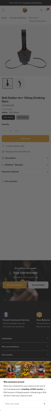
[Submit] (44, 403)
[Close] (48, 364)
